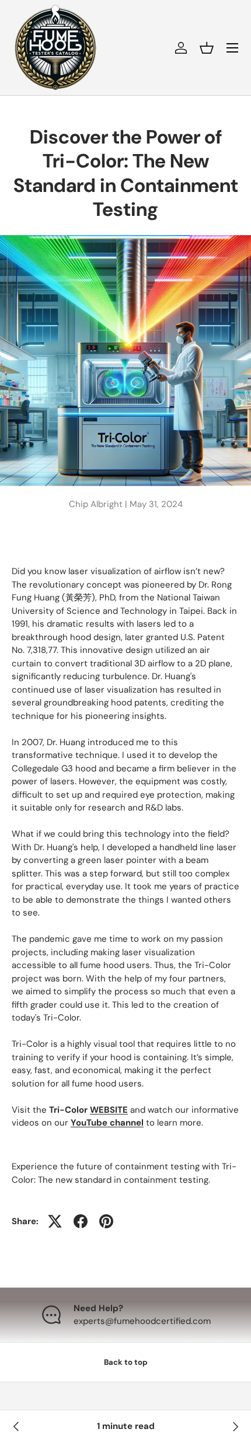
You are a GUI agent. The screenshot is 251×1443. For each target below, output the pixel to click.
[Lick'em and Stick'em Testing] (16, 1426)
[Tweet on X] (55, 1221)
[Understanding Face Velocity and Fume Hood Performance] (235, 1426)
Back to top (126, 1362)
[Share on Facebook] (80, 1221)
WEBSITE (109, 1110)
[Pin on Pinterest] (106, 1221)
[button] (206, 48)
